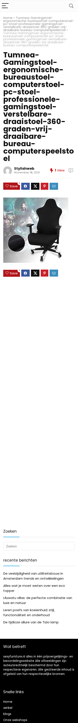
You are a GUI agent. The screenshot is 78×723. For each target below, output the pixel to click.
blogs (7, 714)
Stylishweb (24, 168)
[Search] (71, 6)
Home (8, 18)
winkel (7, 708)
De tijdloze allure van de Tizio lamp (31, 622)
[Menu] (5, 6)
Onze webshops (15, 720)
